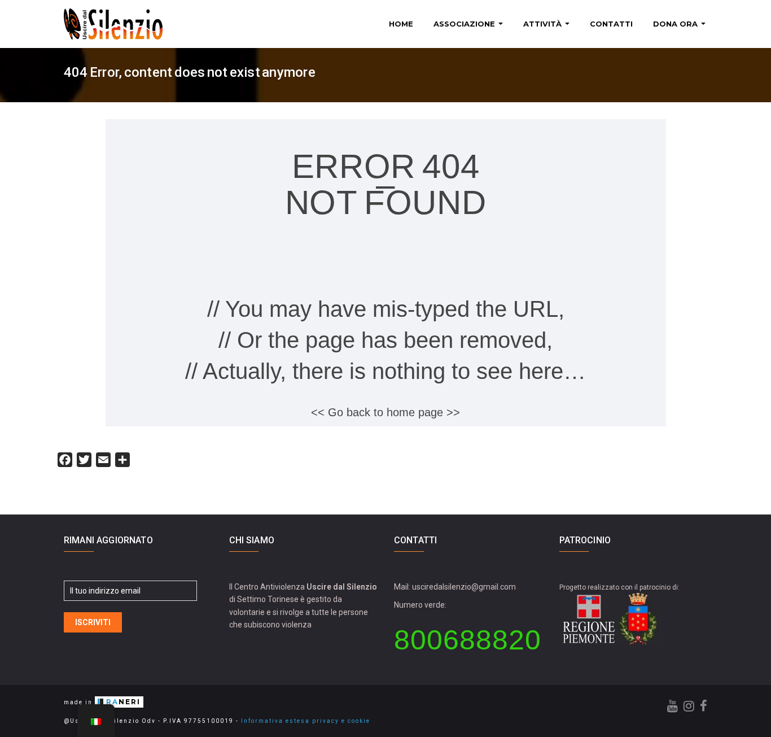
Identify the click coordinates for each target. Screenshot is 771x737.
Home (401, 23)
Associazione (465, 23)
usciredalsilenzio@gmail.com (464, 586)
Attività (543, 23)
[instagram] (689, 706)
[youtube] (672, 706)
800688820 (467, 640)
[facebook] (703, 706)
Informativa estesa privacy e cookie (305, 721)
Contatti (611, 23)
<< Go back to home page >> (385, 412)
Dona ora (676, 23)
